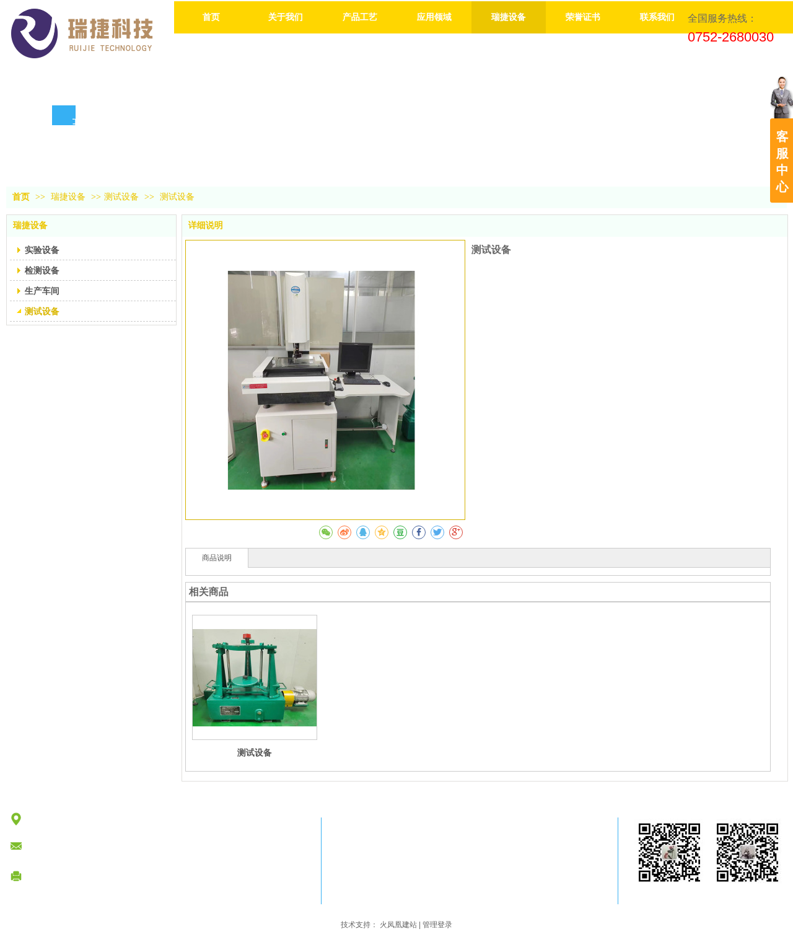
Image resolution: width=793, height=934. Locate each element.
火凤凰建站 (398, 924)
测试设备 (121, 196)
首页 (21, 196)
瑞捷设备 (69, 196)
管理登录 (437, 924)
